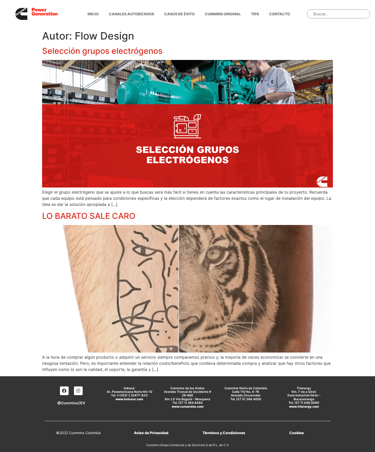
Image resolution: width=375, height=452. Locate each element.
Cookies (296, 433)
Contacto (279, 14)
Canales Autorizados (131, 14)
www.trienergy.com (304, 406)
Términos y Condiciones (224, 433)
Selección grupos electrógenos (102, 51)
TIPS (255, 14)
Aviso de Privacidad (151, 433)
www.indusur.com (129, 399)
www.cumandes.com (188, 406)
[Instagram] (78, 390)
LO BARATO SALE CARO (88, 216)
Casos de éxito (179, 14)
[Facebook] (64, 390)
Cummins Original (223, 14)
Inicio (93, 14)
